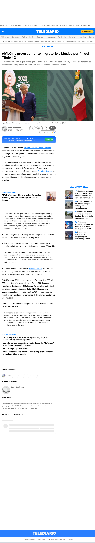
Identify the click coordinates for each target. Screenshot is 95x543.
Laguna (55, 25)
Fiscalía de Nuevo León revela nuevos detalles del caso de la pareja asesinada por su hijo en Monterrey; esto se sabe (84, 217)
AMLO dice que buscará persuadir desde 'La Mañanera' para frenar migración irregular (28, 344)
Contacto (70, 539)
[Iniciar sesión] (93, 25)
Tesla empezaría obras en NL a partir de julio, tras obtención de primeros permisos (25, 338)
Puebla (62, 25)
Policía (24, 37)
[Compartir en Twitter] (38, 127)
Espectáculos (51, 37)
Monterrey (34, 25)
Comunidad (15, 37)
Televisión (40, 37)
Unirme (47, 140)
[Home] (47, 31)
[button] (47, 132)
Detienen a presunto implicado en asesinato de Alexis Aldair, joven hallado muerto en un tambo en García (84, 227)
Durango (85, 25)
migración (32, 376)
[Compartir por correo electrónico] (46, 127)
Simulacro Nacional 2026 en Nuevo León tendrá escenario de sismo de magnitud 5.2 (84, 194)
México (20, 376)
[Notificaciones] (89, 25)
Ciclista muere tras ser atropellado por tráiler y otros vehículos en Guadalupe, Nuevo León (83, 206)
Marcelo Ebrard (35, 268)
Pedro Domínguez (15, 127)
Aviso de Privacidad (29, 539)
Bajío (78, 25)
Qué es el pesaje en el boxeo (16, 348)
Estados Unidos (44, 171)
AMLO (9, 376)
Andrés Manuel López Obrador (37, 148)
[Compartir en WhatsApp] (29, 127)
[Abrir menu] (3, 31)
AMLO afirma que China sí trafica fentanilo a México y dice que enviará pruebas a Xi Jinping (21, 197)
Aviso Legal (41, 539)
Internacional (82, 37)
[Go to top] (92, 533)
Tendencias (62, 37)
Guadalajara (45, 25)
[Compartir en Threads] (42, 127)
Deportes (72, 37)
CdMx (25, 25)
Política (31, 37)
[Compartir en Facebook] (34, 127)
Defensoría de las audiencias (56, 539)
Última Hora (5, 37)
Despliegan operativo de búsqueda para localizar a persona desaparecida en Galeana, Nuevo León (83, 237)
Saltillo (71, 25)
